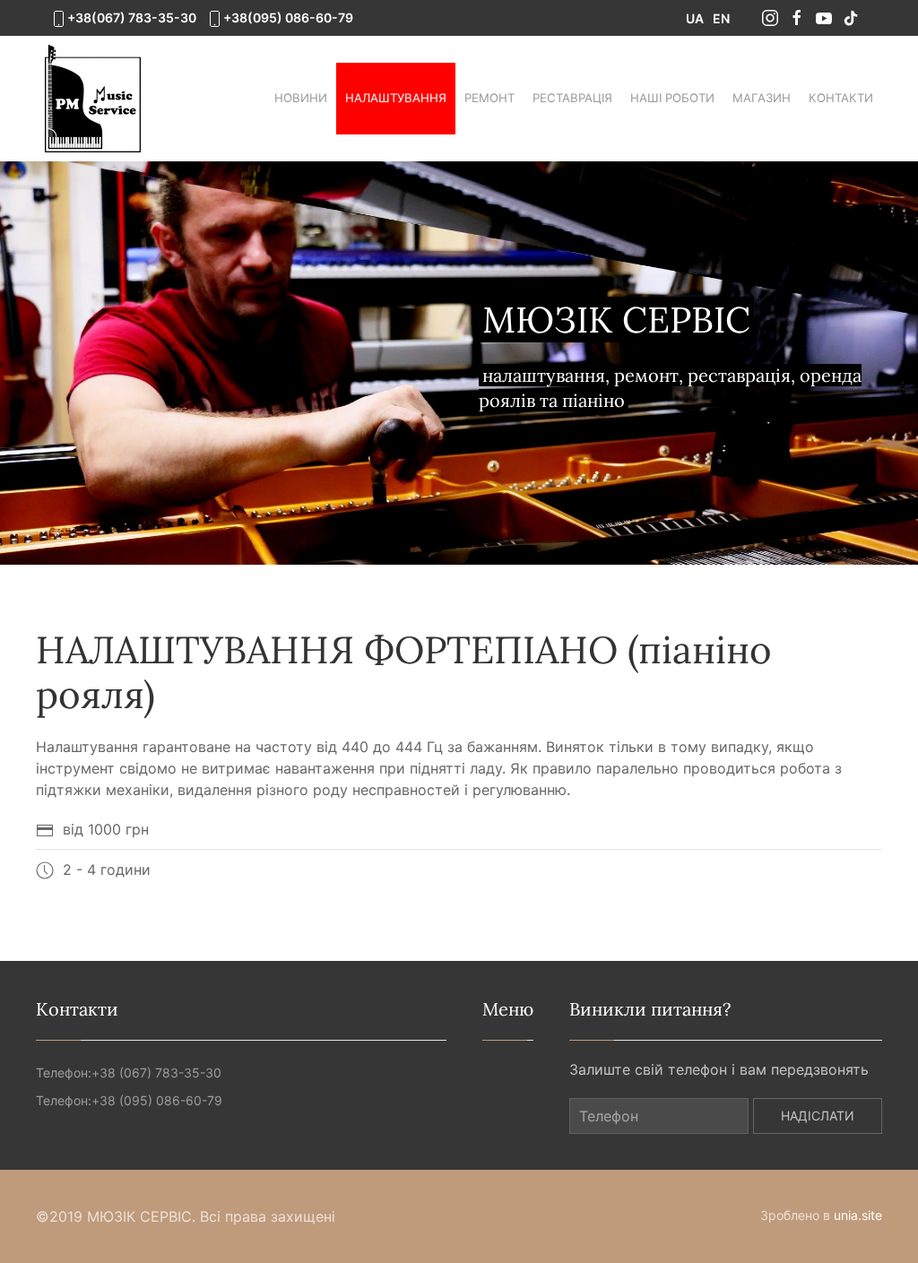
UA (695, 18)
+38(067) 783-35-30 (131, 17)
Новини (300, 98)
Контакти (841, 98)
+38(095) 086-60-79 (288, 17)
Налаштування (395, 98)
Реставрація (572, 98)
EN (721, 18)
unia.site (858, 1215)
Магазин (761, 98)
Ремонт (489, 98)
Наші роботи (672, 98)
